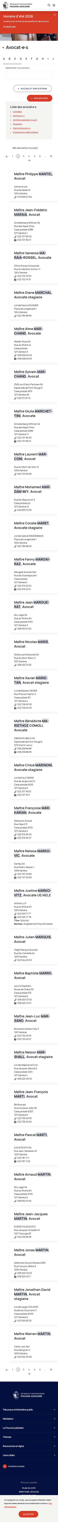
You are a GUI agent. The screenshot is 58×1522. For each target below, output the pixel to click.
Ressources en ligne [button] (13, 1446)
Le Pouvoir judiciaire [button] (13, 1427)
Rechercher (41, 98)
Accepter (28, 1514)
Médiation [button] (8, 1418)
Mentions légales (29, 1492)
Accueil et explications (33, 88)
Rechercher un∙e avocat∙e (17, 68)
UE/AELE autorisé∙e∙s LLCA (25, 119)
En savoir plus (9, 26)
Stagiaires (17, 124)
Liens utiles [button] (9, 1455)
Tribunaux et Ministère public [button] (18, 1409)
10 (51, 156)
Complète (17, 111)
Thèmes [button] (7, 1437)
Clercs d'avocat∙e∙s (21, 128)
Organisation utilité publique (25, 132)
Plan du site (29, 1488)
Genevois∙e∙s (18, 115)
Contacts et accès (16, 1466)
